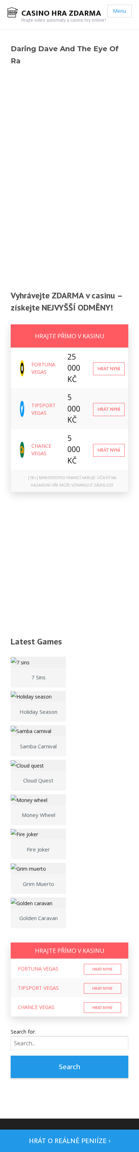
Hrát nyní (109, 369)
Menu (119, 10)
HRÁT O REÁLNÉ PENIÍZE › (69, 1141)
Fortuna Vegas (38, 968)
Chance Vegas (36, 1007)
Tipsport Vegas (38, 987)
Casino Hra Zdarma (61, 13)
